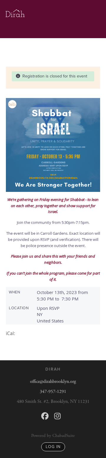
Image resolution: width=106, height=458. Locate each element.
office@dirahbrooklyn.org (53, 381)
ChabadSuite (63, 435)
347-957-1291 (53, 391)
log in (53, 446)
